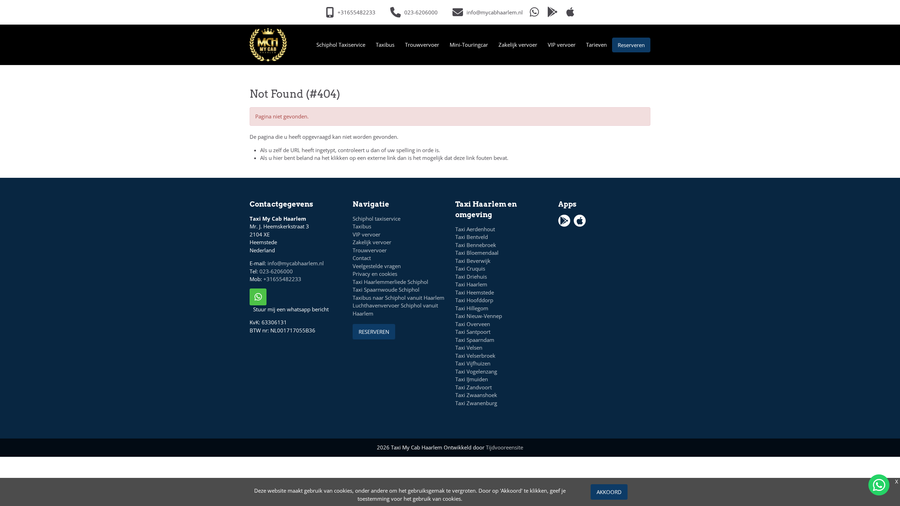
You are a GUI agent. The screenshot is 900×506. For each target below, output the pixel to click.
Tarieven (596, 44)
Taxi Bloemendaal (477, 252)
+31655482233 (282, 279)
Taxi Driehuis (471, 276)
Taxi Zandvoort (473, 387)
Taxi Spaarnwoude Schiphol (386, 289)
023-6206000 (276, 271)
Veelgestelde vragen (377, 266)
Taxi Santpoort (472, 331)
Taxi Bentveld (471, 236)
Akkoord (609, 491)
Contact (362, 257)
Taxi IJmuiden (471, 379)
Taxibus (385, 44)
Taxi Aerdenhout (475, 229)
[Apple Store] (570, 12)
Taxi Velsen (468, 347)
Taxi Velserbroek (475, 355)
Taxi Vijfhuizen (472, 363)
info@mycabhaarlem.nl (296, 263)
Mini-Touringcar (469, 44)
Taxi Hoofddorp (474, 300)
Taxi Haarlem (471, 284)
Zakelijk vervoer (518, 44)
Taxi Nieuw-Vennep (478, 315)
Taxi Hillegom (471, 308)
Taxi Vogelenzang (476, 371)
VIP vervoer (562, 44)
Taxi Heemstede (474, 292)
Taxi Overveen (472, 323)
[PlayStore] (552, 12)
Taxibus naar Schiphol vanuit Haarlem (398, 297)
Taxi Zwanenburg (476, 403)
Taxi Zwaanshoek (476, 394)
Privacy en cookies (375, 273)
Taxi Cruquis (470, 268)
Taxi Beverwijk (472, 260)
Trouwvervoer (422, 44)
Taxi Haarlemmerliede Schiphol (390, 281)
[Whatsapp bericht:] (534, 12)
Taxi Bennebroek (475, 244)
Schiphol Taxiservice (340, 44)
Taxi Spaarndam (474, 339)
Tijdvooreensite (504, 447)
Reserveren (631, 44)
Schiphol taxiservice (376, 218)
